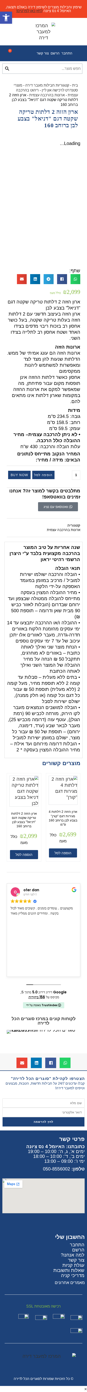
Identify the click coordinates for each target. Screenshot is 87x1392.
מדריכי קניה (72, 1275)
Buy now (19, 475)
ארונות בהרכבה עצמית (47, 95)
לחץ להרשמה (44, 1121)
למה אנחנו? (72, 1255)
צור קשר (43, 53)
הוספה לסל (43, 475)
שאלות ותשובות (68, 1270)
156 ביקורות (37, 997)
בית (75, 85)
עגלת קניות (73, 1265)
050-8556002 (56, 1168)
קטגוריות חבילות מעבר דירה (47, 85)
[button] (76, 279)
